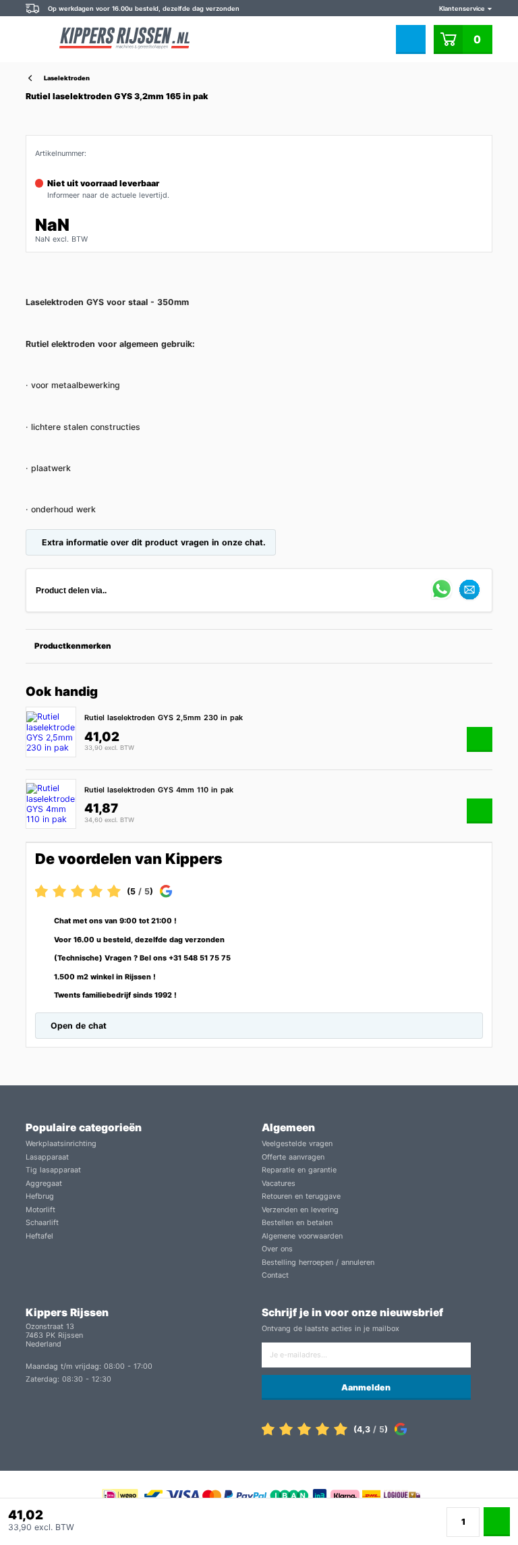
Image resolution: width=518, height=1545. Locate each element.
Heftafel (39, 1236)
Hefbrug (40, 1196)
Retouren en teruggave (301, 1196)
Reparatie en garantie (299, 1170)
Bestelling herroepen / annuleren (318, 1262)
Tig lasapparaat (53, 1170)
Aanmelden (366, 1387)
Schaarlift (42, 1222)
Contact (275, 1275)
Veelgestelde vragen (297, 1143)
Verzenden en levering (300, 1209)
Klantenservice (463, 8)
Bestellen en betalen (297, 1222)
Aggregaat (44, 1183)
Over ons (277, 1249)
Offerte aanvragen (293, 1157)
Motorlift (40, 1209)
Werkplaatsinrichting (61, 1143)
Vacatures (278, 1183)
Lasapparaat (47, 1157)
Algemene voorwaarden (302, 1236)
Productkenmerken (72, 646)
